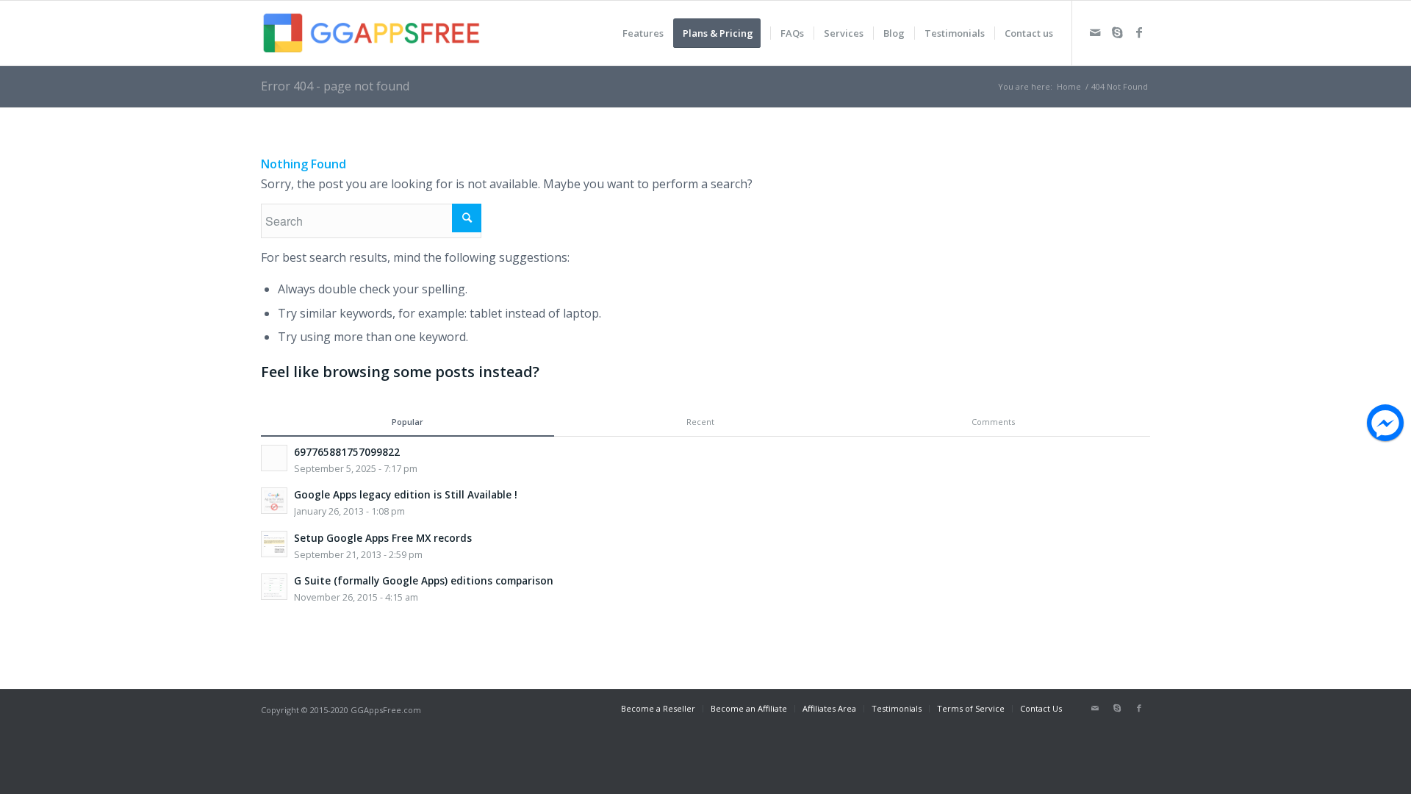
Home (1069, 86)
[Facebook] (1139, 32)
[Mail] (1095, 32)
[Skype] (1117, 32)
